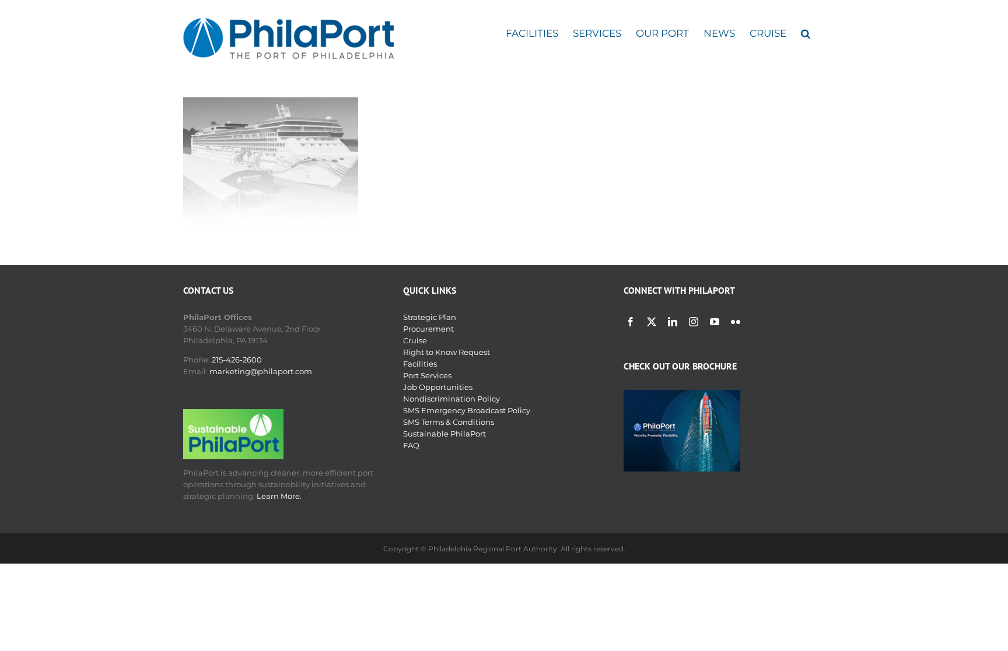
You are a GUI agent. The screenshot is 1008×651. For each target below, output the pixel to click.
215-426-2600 (237, 359)
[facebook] (630, 321)
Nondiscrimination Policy (451, 398)
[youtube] (714, 321)
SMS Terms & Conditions (448, 422)
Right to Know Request (446, 352)
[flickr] (735, 321)
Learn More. (279, 496)
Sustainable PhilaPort (444, 433)
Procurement (428, 328)
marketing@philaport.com (260, 371)
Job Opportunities (438, 387)
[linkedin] (672, 321)
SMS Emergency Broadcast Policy (466, 410)
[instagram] (693, 321)
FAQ (411, 445)
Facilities (420, 363)
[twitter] (651, 321)
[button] (805, 33)
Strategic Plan (429, 317)
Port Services (427, 375)
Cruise (415, 340)
